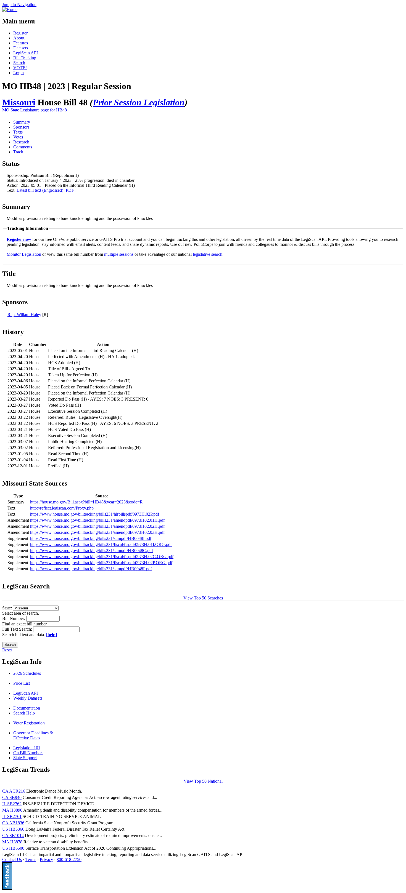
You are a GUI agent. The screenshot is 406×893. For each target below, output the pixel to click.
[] (51, 634)
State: (7, 608)
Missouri (18, 102)
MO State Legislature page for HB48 (34, 110)
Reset (7, 649)
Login (18, 72)
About (18, 38)
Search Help (24, 713)
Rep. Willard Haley (24, 314)
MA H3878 (12, 841)
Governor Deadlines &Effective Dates (33, 735)
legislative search (207, 254)
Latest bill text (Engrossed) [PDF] (46, 190)
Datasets (20, 48)
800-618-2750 (69, 859)
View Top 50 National (203, 781)
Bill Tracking (24, 57)
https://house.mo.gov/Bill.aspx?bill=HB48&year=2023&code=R (86, 502)
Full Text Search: (17, 629)
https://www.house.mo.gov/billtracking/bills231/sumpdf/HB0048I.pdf (90, 538)
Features (20, 43)
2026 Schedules (27, 673)
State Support (25, 757)
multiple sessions (118, 254)
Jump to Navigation (19, 4)
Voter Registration (29, 723)
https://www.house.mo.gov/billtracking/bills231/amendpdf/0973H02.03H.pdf (97, 532)
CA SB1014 (13, 835)
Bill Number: (14, 618)
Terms (30, 859)
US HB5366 (13, 829)
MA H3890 (12, 810)
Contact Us (12, 859)
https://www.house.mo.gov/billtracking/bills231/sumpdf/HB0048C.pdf (91, 550)
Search (19, 62)
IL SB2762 (12, 803)
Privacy (46, 859)
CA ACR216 (13, 791)
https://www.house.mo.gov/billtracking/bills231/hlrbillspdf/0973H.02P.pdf (94, 514)
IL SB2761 (12, 816)
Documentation (26, 708)
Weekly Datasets (27, 698)
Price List (21, 683)
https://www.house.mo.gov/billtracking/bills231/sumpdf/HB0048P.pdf (91, 568)
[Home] (9, 9)
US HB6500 (13, 848)
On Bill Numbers (28, 752)
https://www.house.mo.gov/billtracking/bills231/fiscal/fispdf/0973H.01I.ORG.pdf (101, 544)
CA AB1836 (13, 822)
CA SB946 (12, 797)
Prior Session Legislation (138, 102)
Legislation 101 (26, 747)
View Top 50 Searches (203, 598)
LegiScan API (25, 52)
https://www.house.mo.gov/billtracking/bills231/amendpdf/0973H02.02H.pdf (97, 526)
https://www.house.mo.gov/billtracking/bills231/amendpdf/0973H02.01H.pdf (97, 520)
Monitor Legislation (24, 254)
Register (20, 33)
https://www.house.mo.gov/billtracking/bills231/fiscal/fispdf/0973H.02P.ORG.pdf (101, 562)
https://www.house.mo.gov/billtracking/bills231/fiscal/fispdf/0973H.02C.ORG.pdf (101, 556)
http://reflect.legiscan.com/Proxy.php (62, 508)
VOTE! (20, 67)
